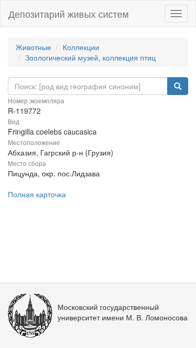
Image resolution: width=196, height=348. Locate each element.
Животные (33, 47)
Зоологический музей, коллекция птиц (90, 57)
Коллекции (81, 47)
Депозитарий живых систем (68, 13)
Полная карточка (37, 194)
